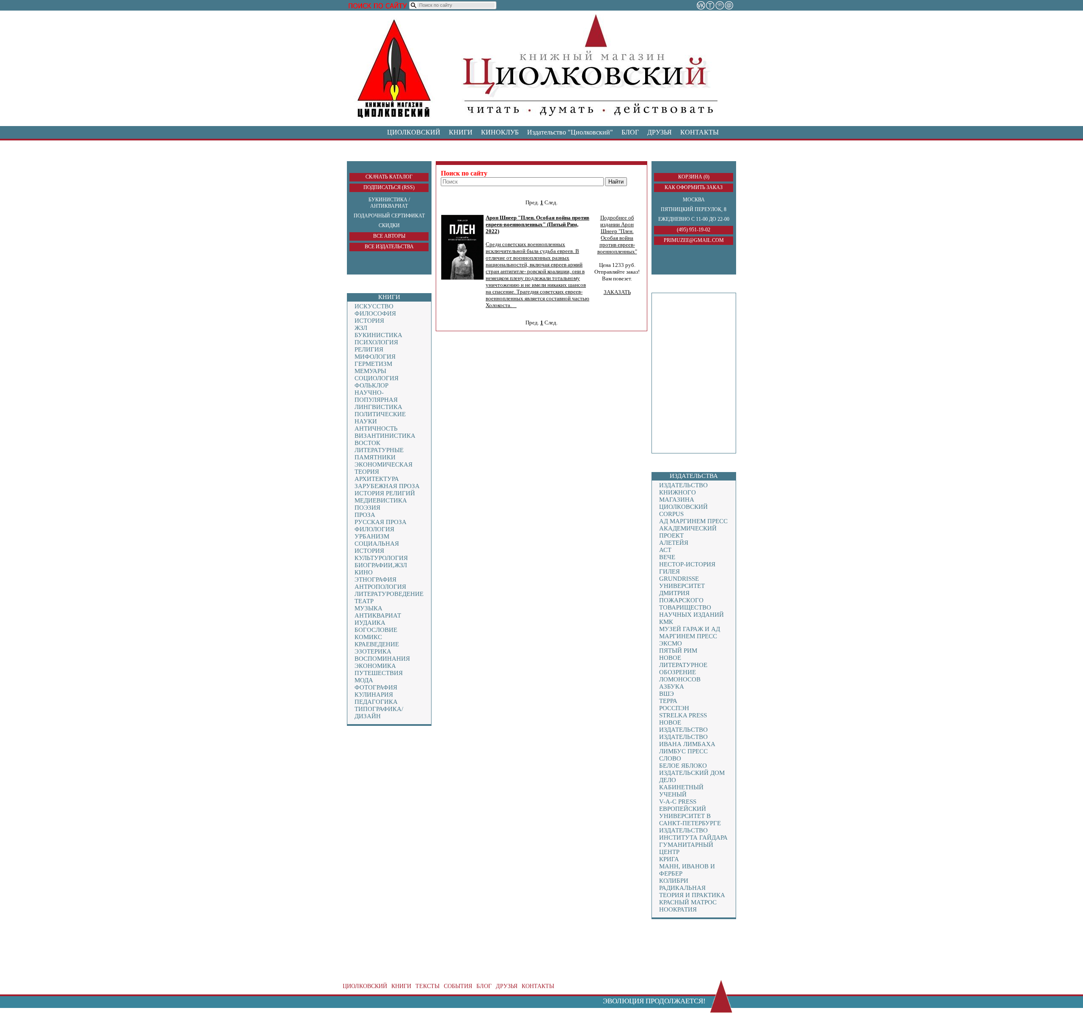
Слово (670, 758)
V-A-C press (677, 801)
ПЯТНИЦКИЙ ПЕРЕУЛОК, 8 (693, 209)
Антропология (380, 586)
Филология (374, 529)
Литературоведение (389, 593)
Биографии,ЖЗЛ (381, 565)
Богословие (376, 629)
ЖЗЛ (361, 327)
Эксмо (670, 643)
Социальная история (377, 547)
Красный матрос (688, 902)
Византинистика (385, 435)
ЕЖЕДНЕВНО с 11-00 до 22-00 (693, 219)
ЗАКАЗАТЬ (617, 292)
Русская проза (381, 522)
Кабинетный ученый (681, 791)
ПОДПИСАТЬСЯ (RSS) (389, 187)
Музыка (368, 608)
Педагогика (376, 701)
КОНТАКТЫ (699, 132)
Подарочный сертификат (389, 216)
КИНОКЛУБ (500, 132)
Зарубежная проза (387, 486)
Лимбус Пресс (683, 751)
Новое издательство (683, 726)
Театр (364, 601)
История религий (385, 493)
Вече (667, 557)
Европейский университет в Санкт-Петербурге (690, 816)
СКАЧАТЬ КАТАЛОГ (389, 177)
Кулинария (374, 694)
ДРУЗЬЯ (659, 132)
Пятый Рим (678, 650)
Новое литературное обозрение (683, 665)
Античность (376, 428)
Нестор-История (687, 564)
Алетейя (673, 542)
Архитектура (377, 478)
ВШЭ (666, 693)
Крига (669, 859)
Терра (668, 700)
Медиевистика (381, 500)
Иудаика (370, 622)
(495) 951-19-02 (693, 230)
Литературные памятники (379, 454)
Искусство (374, 306)
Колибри (673, 880)
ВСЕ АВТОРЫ (389, 236)
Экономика (375, 665)
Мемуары (370, 371)
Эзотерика (373, 651)
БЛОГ (630, 132)
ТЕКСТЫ (427, 986)
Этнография (375, 579)
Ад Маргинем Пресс (693, 521)
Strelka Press (683, 715)
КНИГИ (461, 132)
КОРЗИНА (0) (693, 177)
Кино (364, 572)
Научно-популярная (376, 396)
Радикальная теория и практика (692, 891)
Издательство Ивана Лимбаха (687, 740)
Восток (367, 442)
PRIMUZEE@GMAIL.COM (694, 240)
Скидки (389, 225)
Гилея (669, 571)
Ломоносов (680, 679)
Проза (365, 514)
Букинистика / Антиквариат (389, 203)
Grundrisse (679, 578)
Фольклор (371, 385)
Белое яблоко (683, 765)
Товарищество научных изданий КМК (691, 614)
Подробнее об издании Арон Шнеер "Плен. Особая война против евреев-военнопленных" (617, 234)
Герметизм (373, 363)
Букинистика (378, 335)
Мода (364, 680)
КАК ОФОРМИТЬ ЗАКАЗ (694, 187)
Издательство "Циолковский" (570, 132)
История (369, 320)
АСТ (665, 549)
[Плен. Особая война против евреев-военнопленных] (462, 278)
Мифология (375, 356)
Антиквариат (378, 615)
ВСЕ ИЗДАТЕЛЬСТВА (389, 247)
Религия (369, 349)
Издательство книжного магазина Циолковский (683, 496)
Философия (375, 313)
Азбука (671, 686)
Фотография (376, 687)
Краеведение (377, 644)
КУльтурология (381, 558)
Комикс (368, 637)
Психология (376, 342)
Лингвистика (378, 407)
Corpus (671, 514)
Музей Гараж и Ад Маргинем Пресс (689, 633)
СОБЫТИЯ (458, 986)
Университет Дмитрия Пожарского (682, 593)
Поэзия (367, 507)
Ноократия (678, 909)
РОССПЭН (674, 708)
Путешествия (379, 673)
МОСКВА (694, 200)
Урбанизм (372, 536)
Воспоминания (382, 658)
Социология (377, 378)
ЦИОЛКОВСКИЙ (413, 132)
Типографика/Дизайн (379, 712)
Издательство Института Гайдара (693, 834)
